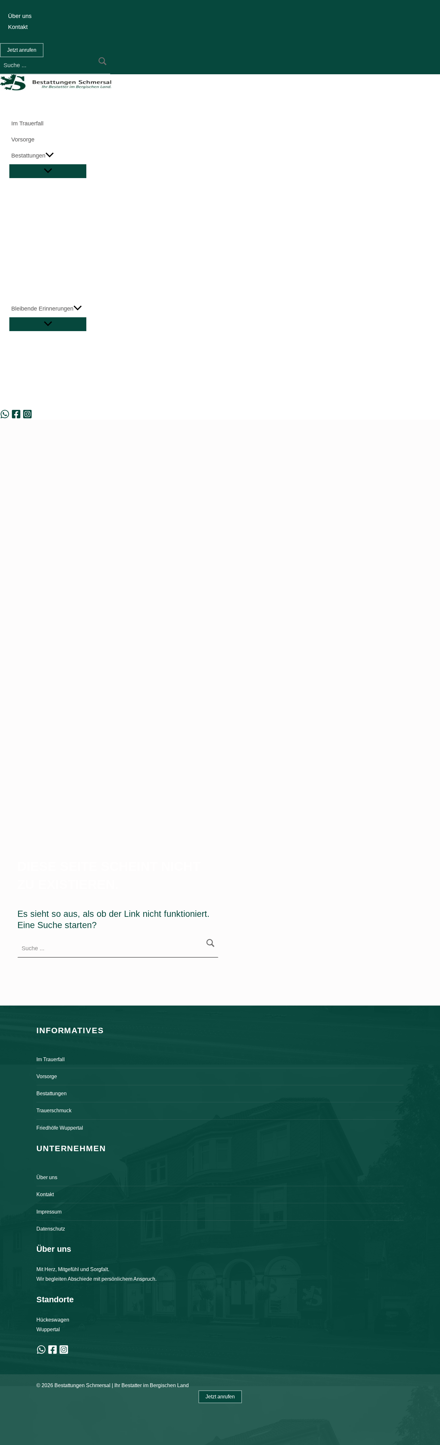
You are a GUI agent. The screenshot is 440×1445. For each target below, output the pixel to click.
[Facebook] (16, 417)
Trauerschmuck (54, 1110)
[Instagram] (27, 417)
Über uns (46, 1177)
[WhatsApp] (5, 417)
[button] (21, 50)
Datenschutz (50, 1229)
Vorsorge (46, 1076)
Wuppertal (48, 1329)
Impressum (49, 1212)
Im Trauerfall (50, 1059)
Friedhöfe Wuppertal (59, 1128)
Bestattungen (51, 1093)
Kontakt (45, 1194)
